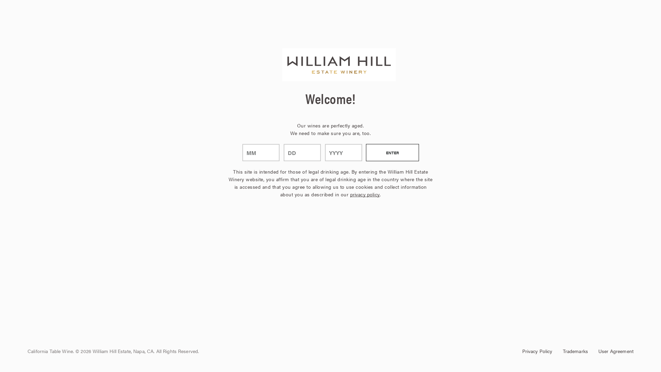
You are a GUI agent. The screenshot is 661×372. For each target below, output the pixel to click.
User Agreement (615, 351)
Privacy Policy (537, 351)
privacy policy (365, 194)
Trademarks (575, 351)
